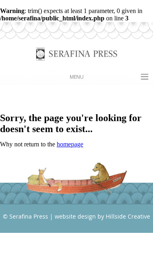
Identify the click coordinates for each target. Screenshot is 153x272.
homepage (70, 144)
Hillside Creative (128, 216)
